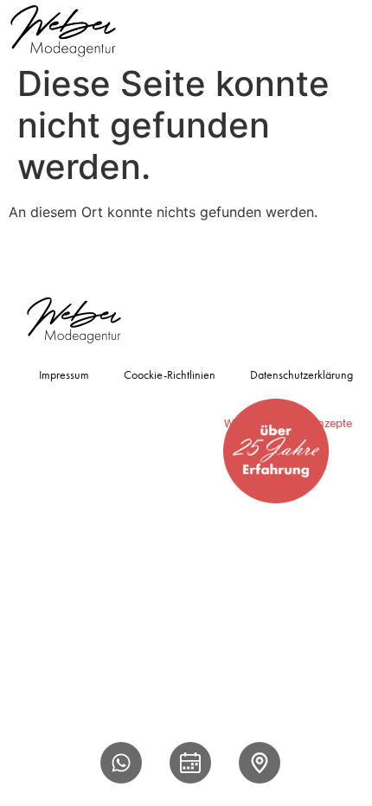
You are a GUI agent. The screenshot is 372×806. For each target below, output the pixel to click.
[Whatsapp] (121, 763)
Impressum (64, 374)
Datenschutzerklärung (301, 374)
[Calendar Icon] (190, 763)
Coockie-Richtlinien (169, 374)
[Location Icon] (259, 763)
